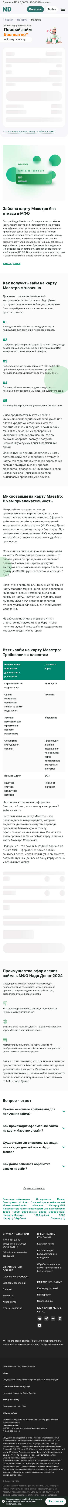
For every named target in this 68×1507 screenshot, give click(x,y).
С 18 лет (24, 1202)
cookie (25, 1499)
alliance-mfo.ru (10, 1413)
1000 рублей (41, 1215)
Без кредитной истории (16, 1199)
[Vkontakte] (39, 1318)
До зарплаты (43, 1199)
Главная (8, 19)
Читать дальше (11, 263)
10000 (6, 1211)
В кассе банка (45, 1300)
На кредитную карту (15, 1208)
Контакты (8, 1295)
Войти (52, 9)
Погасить (35, 9)
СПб (46, 1208)
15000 (16, 1211)
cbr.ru (5, 1373)
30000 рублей (57, 1211)
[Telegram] (46, 1318)
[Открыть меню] (63, 9)
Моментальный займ (14, 1205)
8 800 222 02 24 (11, 1240)
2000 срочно (29, 1211)
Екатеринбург (57, 1208)
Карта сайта (9, 1301)
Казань (61, 1199)
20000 (42, 1211)
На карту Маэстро (13, 1215)
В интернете (44, 1294)
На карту (22, 19)
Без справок (10, 1202)
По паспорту (58, 1218)
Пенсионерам (35, 1208)
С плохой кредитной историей (48, 1202)
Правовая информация (15, 1276)
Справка (7, 1289)
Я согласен (56, 1501)
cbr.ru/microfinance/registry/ (16, 1386)
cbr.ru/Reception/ (11, 1399)
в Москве (37, 1205)
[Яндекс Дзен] (53, 1318)
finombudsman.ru (11, 1425)
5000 (62, 1215)
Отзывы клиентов (12, 1308)
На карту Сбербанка (14, 1218)
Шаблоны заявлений (14, 1282)
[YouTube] (39, 1325)
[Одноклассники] (60, 1318)
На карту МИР (57, 1205)
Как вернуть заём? (47, 1288)
